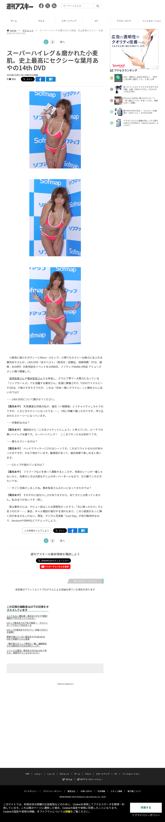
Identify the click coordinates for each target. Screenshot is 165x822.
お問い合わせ (86, 791)
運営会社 (71, 791)
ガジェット (28, 30)
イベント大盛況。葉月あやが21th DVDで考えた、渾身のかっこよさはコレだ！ (27, 651)
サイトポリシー (31, 791)
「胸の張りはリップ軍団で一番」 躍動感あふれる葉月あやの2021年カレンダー (27, 644)
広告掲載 (101, 791)
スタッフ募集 (116, 791)
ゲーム (14, 20)
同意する (146, 807)
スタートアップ (69, 20)
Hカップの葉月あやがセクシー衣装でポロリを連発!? (27, 631)
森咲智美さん (17, 378)
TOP (27, 773)
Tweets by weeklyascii (65, 684)
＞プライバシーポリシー (146, 815)
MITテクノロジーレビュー (91, 779)
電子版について (134, 791)
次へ (62, 42)
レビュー (38, 773)
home (13, 30)
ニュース (51, 773)
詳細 (67, 811)
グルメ (41, 20)
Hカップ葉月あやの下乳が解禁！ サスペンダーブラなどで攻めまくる (27, 624)
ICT (96, 20)
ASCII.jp (69, 779)
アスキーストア (124, 20)
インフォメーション (131, 773)
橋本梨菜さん (35, 378)
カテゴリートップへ (87, 581)
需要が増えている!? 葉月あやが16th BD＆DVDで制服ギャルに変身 (26, 638)
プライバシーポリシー (52, 791)
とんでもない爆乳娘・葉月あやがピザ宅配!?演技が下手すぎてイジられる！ (27, 617)
